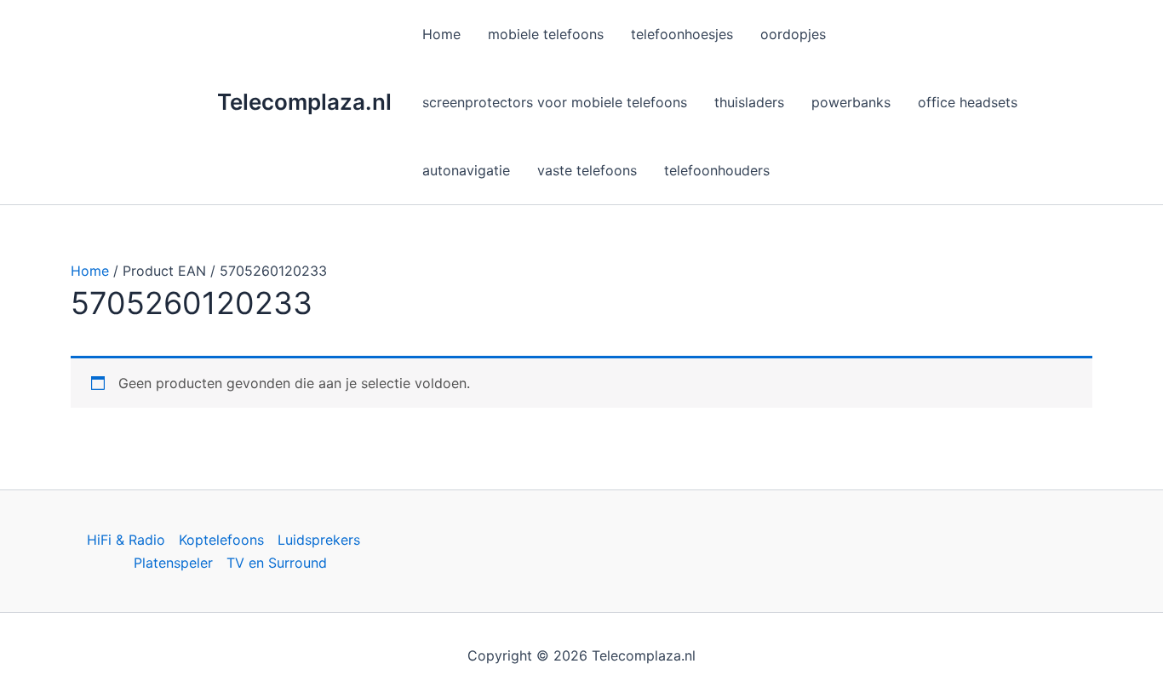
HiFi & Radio (126, 539)
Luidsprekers (319, 539)
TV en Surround (276, 562)
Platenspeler (173, 562)
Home (90, 270)
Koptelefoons (221, 539)
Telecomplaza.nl (304, 102)
